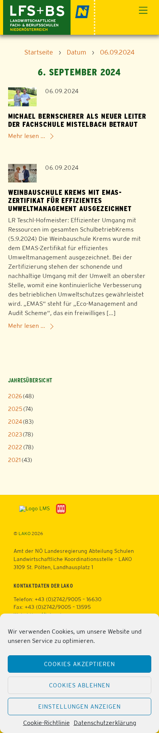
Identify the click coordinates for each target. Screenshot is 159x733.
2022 (15, 447)
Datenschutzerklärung (105, 722)
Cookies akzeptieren (79, 664)
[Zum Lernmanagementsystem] (32, 508)
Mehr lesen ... (26, 136)
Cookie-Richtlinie (46, 722)
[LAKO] (49, 16)
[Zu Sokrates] (61, 508)
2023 (15, 434)
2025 (15, 409)
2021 (14, 460)
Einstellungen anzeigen (79, 706)
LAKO (24, 533)
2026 (15, 396)
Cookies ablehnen (79, 685)
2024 (15, 421)
